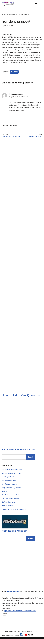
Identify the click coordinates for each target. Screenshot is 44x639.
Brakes (4, 491)
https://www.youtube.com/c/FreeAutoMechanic (20, 611)
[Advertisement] (22, 168)
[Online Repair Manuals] (15, 528)
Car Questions (12, 15)
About (17, 635)
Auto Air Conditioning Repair (11, 473)
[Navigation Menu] (36, 3)
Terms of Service (7, 635)
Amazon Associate (13, 591)
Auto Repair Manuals (9, 480)
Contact (35, 631)
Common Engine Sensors (11, 498)
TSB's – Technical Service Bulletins (14, 509)
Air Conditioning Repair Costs (12, 469)
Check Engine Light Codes (11, 495)
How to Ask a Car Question (21, 395)
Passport (14, 72)
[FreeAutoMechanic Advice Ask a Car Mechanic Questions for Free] (8, 3)
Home (4, 15)
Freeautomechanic (16, 94)
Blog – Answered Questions (11, 488)
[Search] (40, 3)
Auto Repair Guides (8, 477)
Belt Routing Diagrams (9, 484)
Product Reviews (8, 506)
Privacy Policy (27, 631)
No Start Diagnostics (9, 502)
